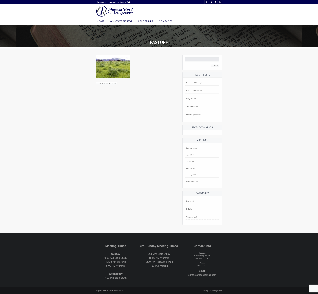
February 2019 (191, 148)
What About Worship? (194, 83)
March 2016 (190, 168)
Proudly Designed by (212, 291)
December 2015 (192, 181)
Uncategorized (191, 217)
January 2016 (191, 175)
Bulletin (189, 209)
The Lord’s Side (192, 106)
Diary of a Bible (191, 98)
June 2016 (190, 161)
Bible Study (190, 201)
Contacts (165, 21)
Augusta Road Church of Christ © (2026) (109, 291)
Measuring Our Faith (193, 114)
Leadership (145, 21)
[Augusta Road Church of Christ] (114, 10)
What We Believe (121, 21)
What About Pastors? (106, 84)
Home (100, 21)
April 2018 (190, 155)
